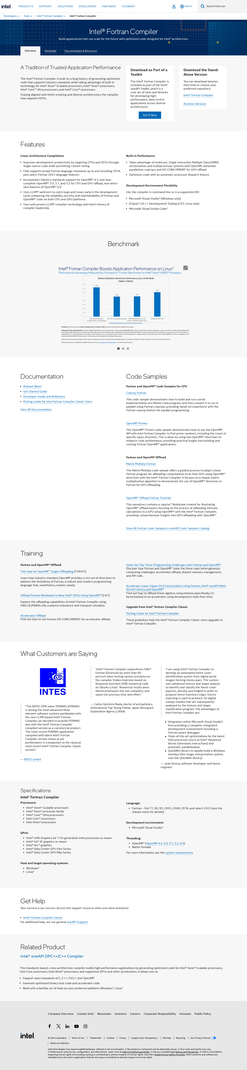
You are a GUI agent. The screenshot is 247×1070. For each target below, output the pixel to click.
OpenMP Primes (136, 423)
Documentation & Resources (81, 51)
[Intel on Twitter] (59, 1027)
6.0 (182, 843)
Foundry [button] (128, 6)
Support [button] (45, 6)
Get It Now (150, 115)
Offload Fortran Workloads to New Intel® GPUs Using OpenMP (60, 595)
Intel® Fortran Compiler (198, 95)
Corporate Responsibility (160, 1014)
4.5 (160, 843)
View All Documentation (36, 409)
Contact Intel (85, 1014)
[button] (123, 711)
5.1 (171, 843)
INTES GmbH (32, 759)
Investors (121, 1014)
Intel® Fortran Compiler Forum (42, 918)
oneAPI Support (77, 922)
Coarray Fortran (136, 393)
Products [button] (25, 6)
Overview (30, 51)
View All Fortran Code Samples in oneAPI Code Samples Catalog (167, 528)
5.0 (166, 843)
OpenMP (151, 843)
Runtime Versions (195, 104)
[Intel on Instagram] (85, 1027)
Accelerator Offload (33, 615)
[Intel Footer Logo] (27, 1035)
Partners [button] (109, 6)
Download (50, 51)
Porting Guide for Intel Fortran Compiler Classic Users (57, 401)
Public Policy (203, 1014)
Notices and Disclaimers (187, 1051)
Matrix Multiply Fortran (141, 464)
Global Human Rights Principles (170, 1054)
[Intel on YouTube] (76, 1027)
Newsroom (104, 1014)
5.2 (176, 843)
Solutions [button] (65, 6)
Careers (135, 1014)
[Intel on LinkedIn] (67, 1027)
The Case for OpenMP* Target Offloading (46, 571)
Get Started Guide (35, 391)
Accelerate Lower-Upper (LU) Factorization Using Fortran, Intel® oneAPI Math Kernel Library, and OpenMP (176, 587)
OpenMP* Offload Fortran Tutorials (148, 498)
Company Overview (60, 1014)
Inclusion (185, 1014)
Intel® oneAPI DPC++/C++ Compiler (51, 956)
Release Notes (32, 386)
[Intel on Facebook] (49, 1027)
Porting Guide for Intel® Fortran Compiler (152, 613)
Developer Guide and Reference (44, 396)
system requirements (179, 853)
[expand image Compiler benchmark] (185, 268)
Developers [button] (87, 6)
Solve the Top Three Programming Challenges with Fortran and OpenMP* (173, 565)
